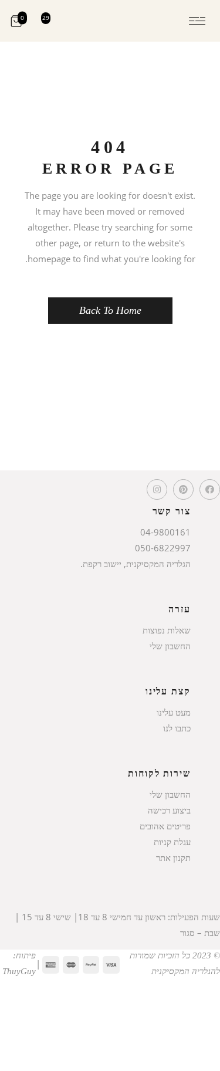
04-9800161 (165, 532)
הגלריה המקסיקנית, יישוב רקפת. (135, 564)
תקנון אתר (173, 857)
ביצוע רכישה (169, 810)
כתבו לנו (177, 728)
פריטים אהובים (165, 826)
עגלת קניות (172, 842)
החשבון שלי (170, 646)
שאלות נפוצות (167, 630)
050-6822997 (163, 548)
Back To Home (110, 310)
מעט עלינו (174, 712)
